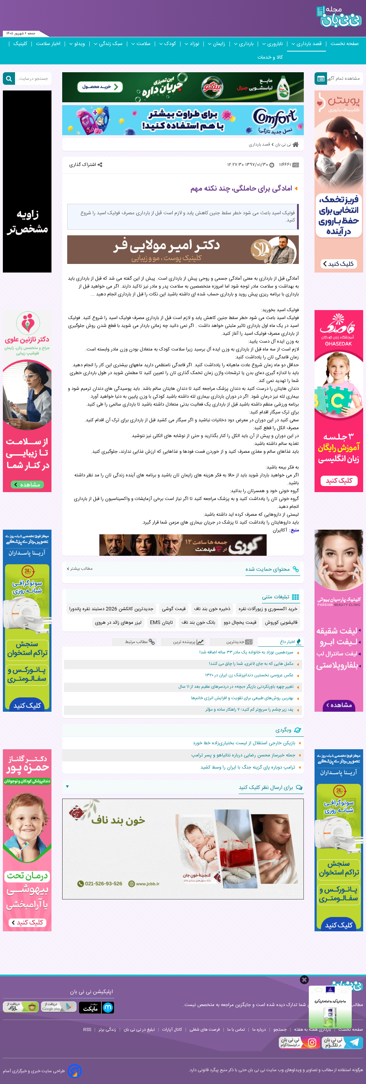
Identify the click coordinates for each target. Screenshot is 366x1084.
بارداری (246, 43)
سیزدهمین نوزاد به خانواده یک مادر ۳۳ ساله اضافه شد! (246, 652)
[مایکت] (96, 1007)
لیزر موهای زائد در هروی (118, 623)
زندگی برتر (107, 1029)
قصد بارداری (309, 43)
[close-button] (304, 980)
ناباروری (275, 43)
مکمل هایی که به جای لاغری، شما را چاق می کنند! (251, 664)
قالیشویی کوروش (281, 623)
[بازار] (21, 1006)
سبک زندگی (111, 43)
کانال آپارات (172, 1029)
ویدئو (79, 43)
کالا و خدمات (270, 57)
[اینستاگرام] (299, 1048)
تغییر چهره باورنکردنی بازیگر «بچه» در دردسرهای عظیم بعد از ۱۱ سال (235, 686)
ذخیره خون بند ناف (212, 609)
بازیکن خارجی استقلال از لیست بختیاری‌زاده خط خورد (244, 743)
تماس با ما (236, 1029)
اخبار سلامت (48, 43)
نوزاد (194, 43)
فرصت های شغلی (204, 1029)
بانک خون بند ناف (198, 623)
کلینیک (20, 43)
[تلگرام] (341, 1048)
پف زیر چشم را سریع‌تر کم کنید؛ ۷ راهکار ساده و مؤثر (249, 709)
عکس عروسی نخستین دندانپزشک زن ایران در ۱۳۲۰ (249, 675)
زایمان (219, 43)
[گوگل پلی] (58, 1006)
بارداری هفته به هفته (312, 1029)
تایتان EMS (161, 623)
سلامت (143, 43)
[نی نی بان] (339, 16)
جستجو (280, 1029)
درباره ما (259, 1029)
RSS (87, 1029)
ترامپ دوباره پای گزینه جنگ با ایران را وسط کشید (248, 767)
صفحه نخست (345, 43)
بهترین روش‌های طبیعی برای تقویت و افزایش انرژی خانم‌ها (242, 698)
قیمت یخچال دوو (240, 623)
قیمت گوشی (174, 609)
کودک (170, 43)
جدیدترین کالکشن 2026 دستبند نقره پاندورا (111, 609)
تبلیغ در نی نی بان (139, 1029)
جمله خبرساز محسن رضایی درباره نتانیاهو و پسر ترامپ (243, 755)
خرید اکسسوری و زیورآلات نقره (268, 609)
